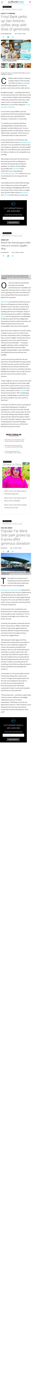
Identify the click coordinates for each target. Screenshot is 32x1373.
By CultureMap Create (6, 33)
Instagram (24, 192)
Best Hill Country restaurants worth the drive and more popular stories (14, 440)
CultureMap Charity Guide (9, 173)
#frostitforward (25, 142)
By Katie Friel (4, 548)
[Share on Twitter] (8, 37)
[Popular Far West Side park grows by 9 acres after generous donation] (16, 564)
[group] (4, 65)
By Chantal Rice (5, 252)
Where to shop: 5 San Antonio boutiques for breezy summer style (15, 506)
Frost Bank (15, 168)
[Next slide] (29, 50)
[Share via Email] (13, 37)
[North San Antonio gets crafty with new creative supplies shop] (16, 268)
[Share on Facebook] (3, 37)
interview (23, 390)
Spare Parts (4, 302)
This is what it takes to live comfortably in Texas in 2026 (13, 452)
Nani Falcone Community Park (11, 590)
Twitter (6, 195)
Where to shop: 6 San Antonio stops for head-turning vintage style (15, 492)
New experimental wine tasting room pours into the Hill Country (14, 446)
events (3, 316)
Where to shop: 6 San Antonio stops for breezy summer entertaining (15, 499)
